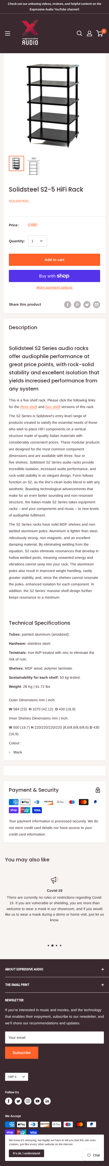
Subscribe (22, 1052)
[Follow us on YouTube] (37, 1101)
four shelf (52, 407)
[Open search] (79, 33)
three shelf (28, 407)
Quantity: (17, 241)
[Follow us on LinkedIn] (47, 1101)
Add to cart (54, 259)
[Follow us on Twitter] (18, 1101)
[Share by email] (96, 304)
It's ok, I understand (26, 1153)
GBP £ (12, 1077)
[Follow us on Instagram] (27, 1101)
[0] (100, 33)
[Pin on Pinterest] (77, 304)
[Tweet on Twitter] (86, 304)
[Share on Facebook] (67, 304)
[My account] (89, 33)
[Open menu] (7, 33)
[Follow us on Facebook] (8, 1101)
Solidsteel (19, 201)
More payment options (54, 287)
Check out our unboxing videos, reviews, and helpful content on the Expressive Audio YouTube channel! (54, 6)
